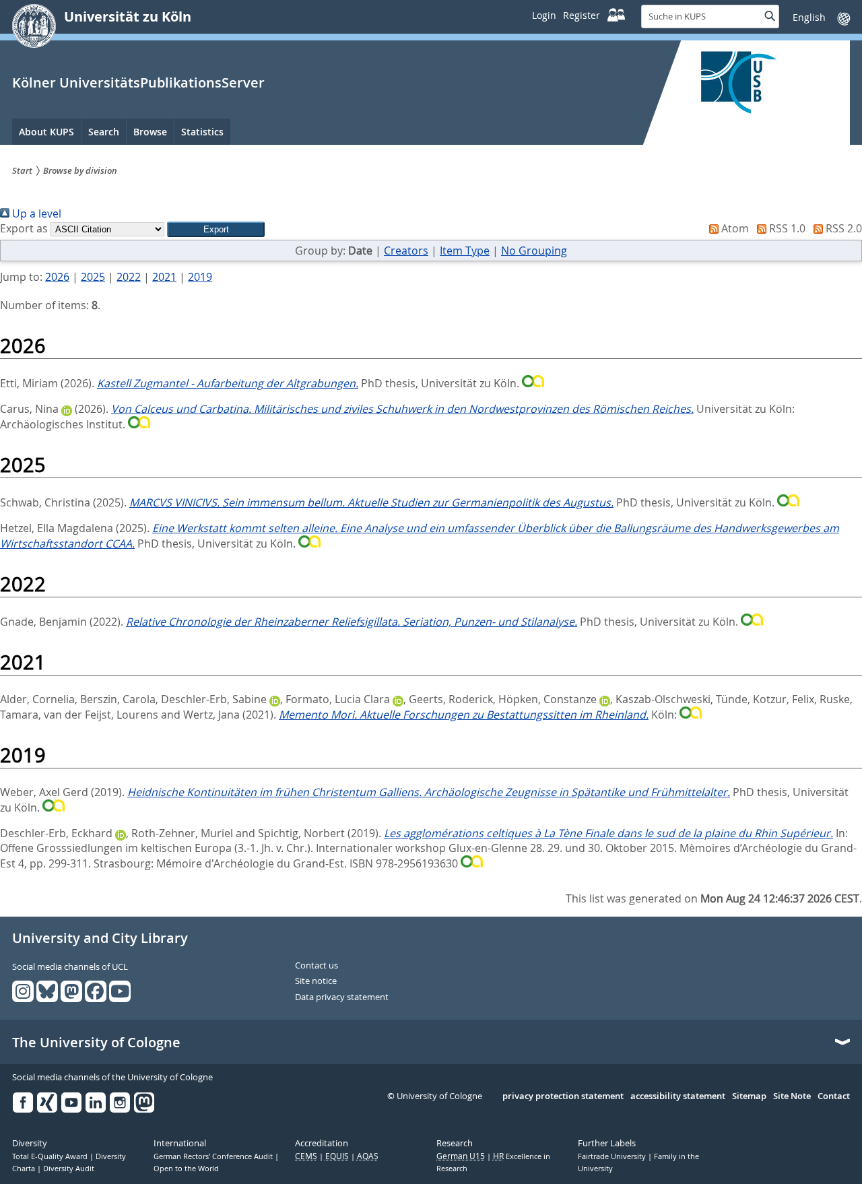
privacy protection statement (563, 1096)
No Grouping (534, 250)
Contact (834, 1096)
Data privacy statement (342, 997)
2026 (57, 276)
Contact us (316, 965)
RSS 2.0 (842, 228)
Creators (406, 250)
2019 (200, 276)
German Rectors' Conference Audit (214, 1156)
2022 (129, 276)
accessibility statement (677, 1096)
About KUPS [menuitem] (46, 131)
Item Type (465, 250)
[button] (216, 229)
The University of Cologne (96, 1042)
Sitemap (749, 1096)
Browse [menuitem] (150, 131)
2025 (93, 276)
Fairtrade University (613, 1156)
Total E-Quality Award (51, 1156)
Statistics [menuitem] (202, 131)
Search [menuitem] (103, 131)
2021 (164, 276)
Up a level (35, 213)
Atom (734, 228)
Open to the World (186, 1168)
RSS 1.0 (785, 228)
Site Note (792, 1096)
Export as (24, 228)
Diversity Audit (68, 1168)
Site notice (316, 981)
